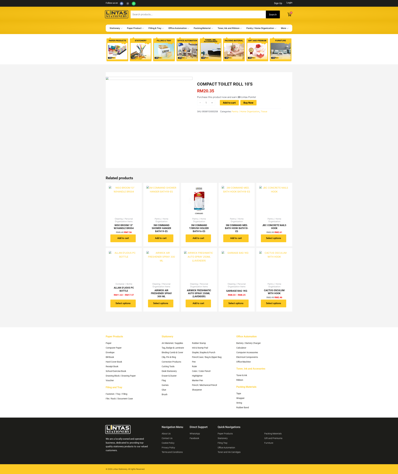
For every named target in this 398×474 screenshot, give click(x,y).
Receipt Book (112, 366)
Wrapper (240, 398)
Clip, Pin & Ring (169, 357)
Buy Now (248, 102)
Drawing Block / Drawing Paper (121, 376)
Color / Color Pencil (201, 371)
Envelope (110, 352)
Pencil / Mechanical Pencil (204, 385)
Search (273, 14)
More (283, 28)
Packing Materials (246, 386)
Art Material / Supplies (172, 343)
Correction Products (171, 362)
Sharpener (197, 389)
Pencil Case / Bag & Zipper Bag (207, 357)
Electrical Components (247, 357)
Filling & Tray (154, 28)
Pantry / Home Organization (260, 28)
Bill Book (110, 357)
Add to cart (229, 102)
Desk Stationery (169, 371)
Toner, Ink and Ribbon (228, 28)
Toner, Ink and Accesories (250, 368)
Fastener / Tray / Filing (116, 394)
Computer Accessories (247, 352)
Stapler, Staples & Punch (203, 352)
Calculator (241, 348)
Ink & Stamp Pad (200, 348)
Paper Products (114, 336)
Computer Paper (114, 348)
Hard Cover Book (114, 362)
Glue (164, 389)
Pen (194, 362)
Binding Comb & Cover (172, 352)
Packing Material (202, 28)
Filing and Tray (114, 387)
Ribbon (239, 380)
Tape (238, 393)
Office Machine (243, 362)
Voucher (110, 380)
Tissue (264, 111)
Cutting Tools (168, 366)
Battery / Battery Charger (248, 343)
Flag (164, 380)
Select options (273, 238)
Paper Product (134, 28)
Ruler (194, 366)
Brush (164, 394)
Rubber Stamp (199, 343)
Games (165, 385)
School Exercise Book (116, 371)
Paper (108, 343)
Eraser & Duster (169, 376)
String (239, 403)
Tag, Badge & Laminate (173, 348)
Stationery (115, 28)
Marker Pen (197, 380)
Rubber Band (242, 407)
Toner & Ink (241, 375)
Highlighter (197, 376)
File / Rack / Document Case (119, 398)
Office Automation (177, 28)
